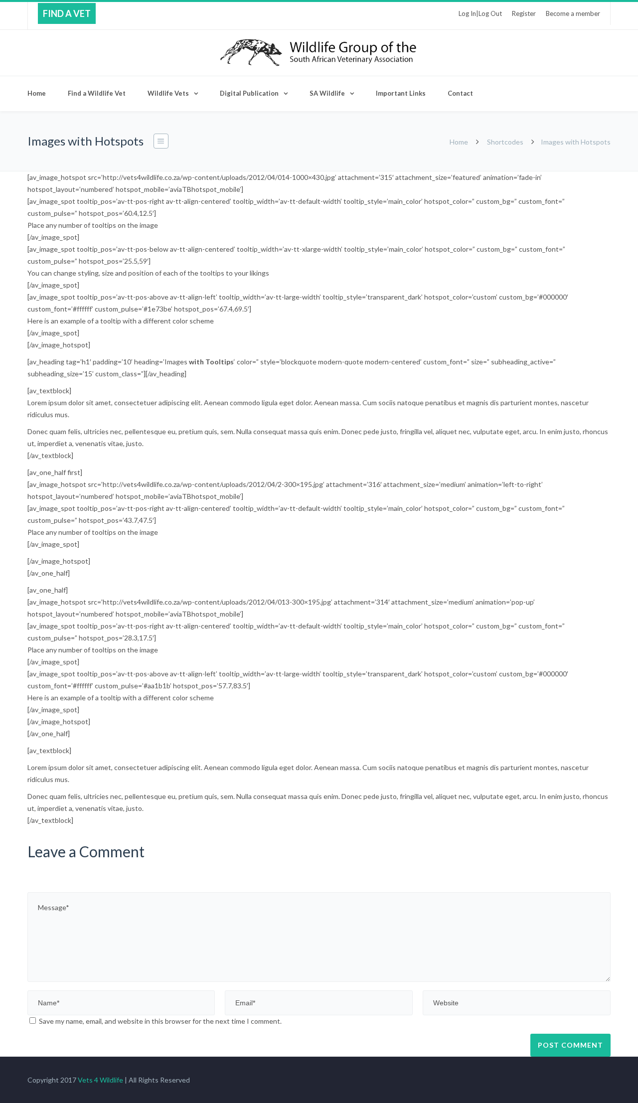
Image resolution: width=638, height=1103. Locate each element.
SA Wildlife (327, 93)
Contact (460, 93)
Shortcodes (505, 142)
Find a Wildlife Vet (97, 93)
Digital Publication (249, 93)
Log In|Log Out (480, 13)
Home (36, 93)
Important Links (401, 93)
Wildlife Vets (168, 93)
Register (524, 13)
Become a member (573, 13)
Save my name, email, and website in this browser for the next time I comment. (160, 1021)
